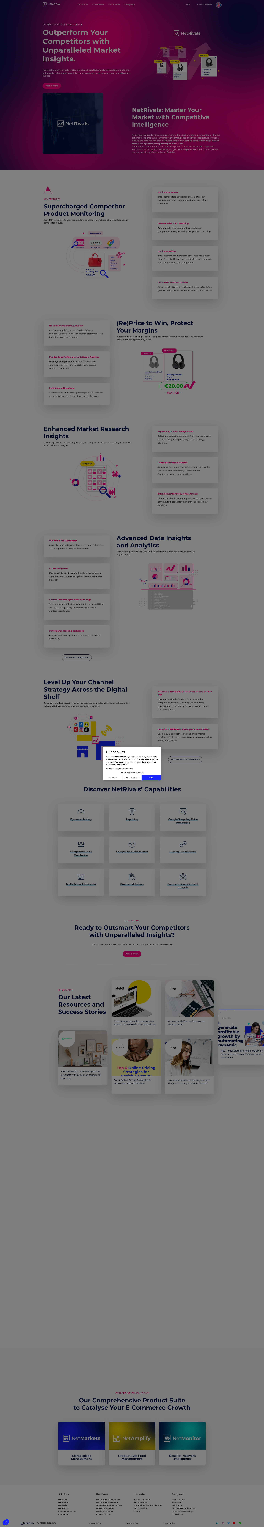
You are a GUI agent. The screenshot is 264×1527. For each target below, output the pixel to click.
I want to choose (132, 777)
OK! (151, 777)
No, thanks (112, 777)
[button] (5, 1522)
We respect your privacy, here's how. (119, 769)
